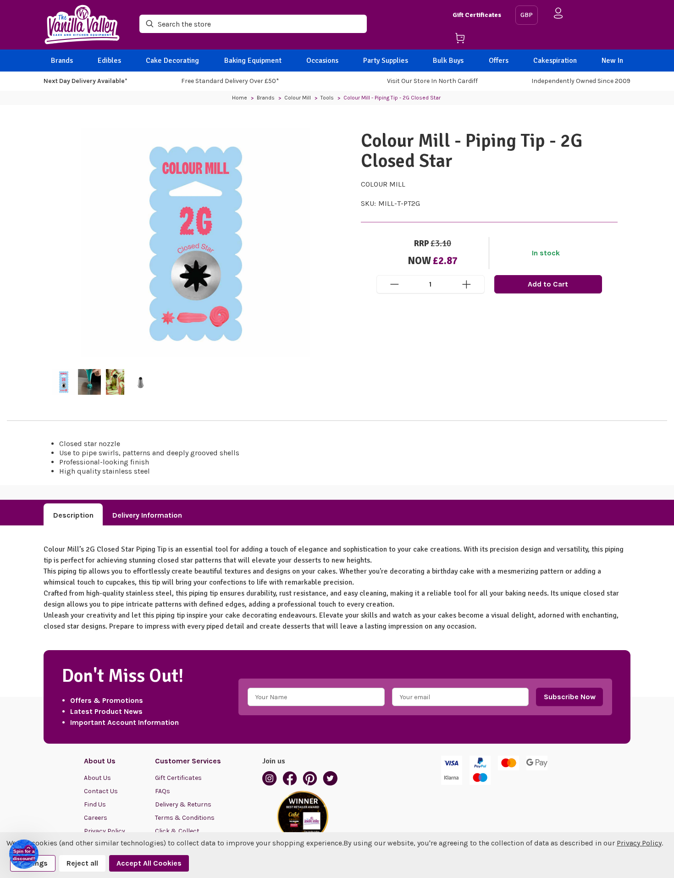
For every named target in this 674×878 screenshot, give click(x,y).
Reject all (82, 863)
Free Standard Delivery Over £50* (230, 81)
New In (612, 60)
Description (73, 515)
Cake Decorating (172, 60)
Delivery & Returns (183, 804)
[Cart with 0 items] (480, 40)
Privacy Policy (639, 843)
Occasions (322, 60)
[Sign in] (558, 15)
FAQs (162, 791)
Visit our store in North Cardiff (432, 81)
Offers (498, 60)
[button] (24, 854)
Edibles (109, 60)
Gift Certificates (477, 15)
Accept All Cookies (149, 863)
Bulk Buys (448, 60)
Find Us (95, 804)
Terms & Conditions (185, 818)
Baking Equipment (253, 60)
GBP (526, 15)
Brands (62, 60)
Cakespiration (555, 60)
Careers (95, 818)
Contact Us (101, 791)
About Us (97, 778)
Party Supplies (385, 60)
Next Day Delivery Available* (85, 81)
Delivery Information (147, 515)
